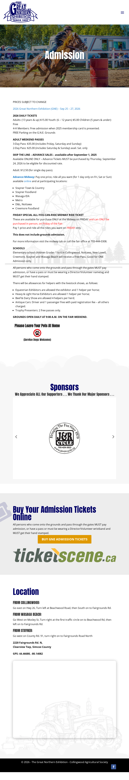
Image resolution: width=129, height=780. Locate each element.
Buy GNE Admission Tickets (64, 539)
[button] (16, 437)
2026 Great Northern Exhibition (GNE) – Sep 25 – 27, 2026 (46, 108)
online (27, 181)
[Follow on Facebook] (113, 766)
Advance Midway (23, 177)
